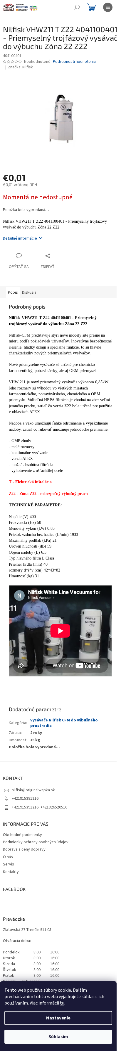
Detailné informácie (20, 238)
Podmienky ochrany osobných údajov (35, 842)
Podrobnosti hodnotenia (74, 62)
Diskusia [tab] (29, 292)
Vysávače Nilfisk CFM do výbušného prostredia (64, 723)
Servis (8, 864)
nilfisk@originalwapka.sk (33, 790)
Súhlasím (58, 1036)
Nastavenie (58, 1018)
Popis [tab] (13, 292)
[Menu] (108, 7)
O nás (8, 857)
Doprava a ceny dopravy (24, 849)
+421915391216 (25, 798)
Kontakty (11, 872)
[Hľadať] (77, 7)
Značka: (20, 67)
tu (62, 1003)
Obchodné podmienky (22, 835)
